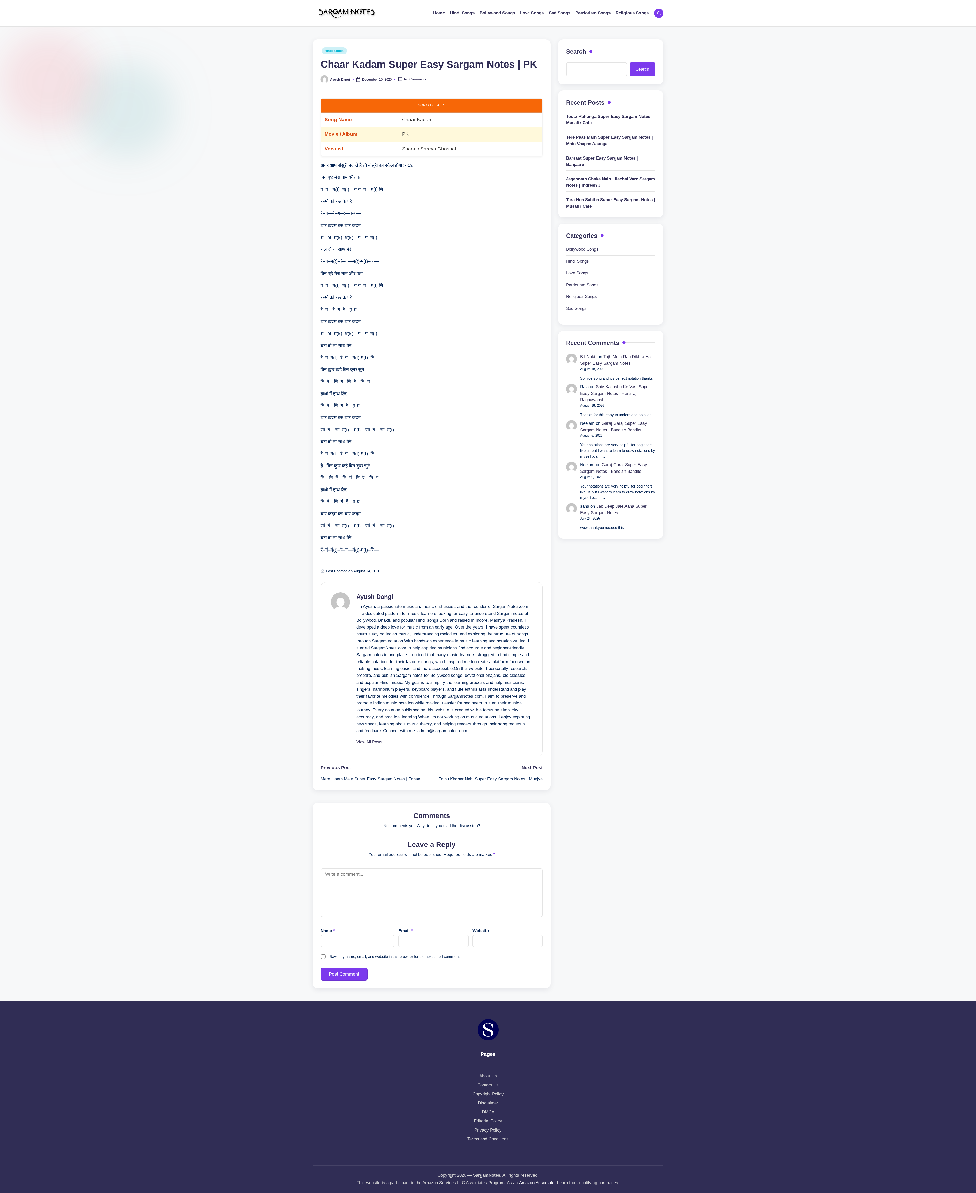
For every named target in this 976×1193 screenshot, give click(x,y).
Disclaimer (488, 1103)
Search (576, 51)
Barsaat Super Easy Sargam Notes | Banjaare (602, 161)
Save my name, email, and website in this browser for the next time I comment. (395, 956)
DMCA (488, 1112)
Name (328, 930)
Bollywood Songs (582, 249)
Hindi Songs (334, 51)
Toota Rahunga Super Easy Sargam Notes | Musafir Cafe (609, 119)
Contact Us (488, 1084)
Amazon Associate (536, 1182)
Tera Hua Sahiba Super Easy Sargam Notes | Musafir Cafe (610, 203)
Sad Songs (576, 308)
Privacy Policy (488, 1130)
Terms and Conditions (488, 1139)
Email (405, 930)
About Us (488, 1076)
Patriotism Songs (582, 284)
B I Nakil (588, 356)
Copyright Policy (488, 1094)
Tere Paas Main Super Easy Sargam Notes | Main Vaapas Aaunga (609, 140)
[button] (369, 742)
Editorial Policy (488, 1121)
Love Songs (577, 273)
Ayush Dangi (374, 596)
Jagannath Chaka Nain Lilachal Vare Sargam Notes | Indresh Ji (610, 182)
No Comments (415, 79)
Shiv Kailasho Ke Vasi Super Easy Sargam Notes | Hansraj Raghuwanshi (615, 393)
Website (480, 930)
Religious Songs (581, 296)
